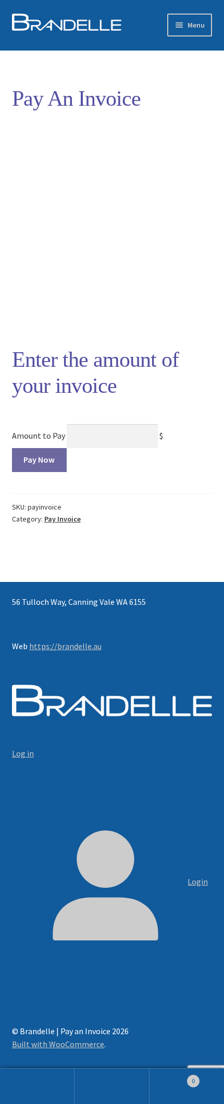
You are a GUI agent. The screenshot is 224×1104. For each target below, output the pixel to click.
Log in (23, 753)
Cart (172, 1077)
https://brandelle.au (65, 646)
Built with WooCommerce (58, 1044)
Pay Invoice (62, 519)
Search (111, 1086)
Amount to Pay (38, 435)
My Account (37, 1086)
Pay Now (39, 459)
